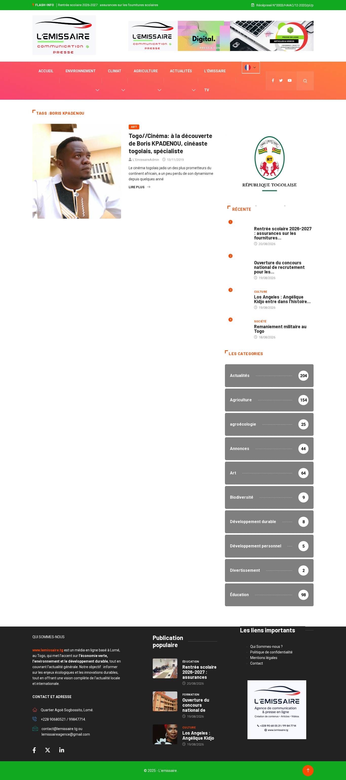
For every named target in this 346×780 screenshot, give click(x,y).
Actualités (181, 71)
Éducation (262, 223)
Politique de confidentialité (271, 652)
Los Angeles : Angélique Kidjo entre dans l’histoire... (282, 299)
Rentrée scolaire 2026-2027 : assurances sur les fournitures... (283, 233)
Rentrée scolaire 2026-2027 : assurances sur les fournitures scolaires (108, 5)
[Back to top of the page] (308, 770)
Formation (262, 257)
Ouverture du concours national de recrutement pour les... (279, 267)
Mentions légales (263, 658)
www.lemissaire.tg (47, 650)
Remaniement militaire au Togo (280, 329)
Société (260, 321)
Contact (256, 663)
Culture (260, 291)
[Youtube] (290, 81)
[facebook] (273, 81)
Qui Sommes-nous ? (266, 647)
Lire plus (136, 187)
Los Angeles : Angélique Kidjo (198, 735)
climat (114, 71)
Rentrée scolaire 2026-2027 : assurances (199, 672)
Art (134, 127)
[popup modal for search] (305, 80)
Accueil (46, 71)
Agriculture (146, 71)
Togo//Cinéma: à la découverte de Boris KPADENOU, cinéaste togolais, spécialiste (170, 143)
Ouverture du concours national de (195, 705)
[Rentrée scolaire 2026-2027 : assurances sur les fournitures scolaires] (165, 668)
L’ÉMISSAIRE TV (215, 80)
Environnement (81, 71)
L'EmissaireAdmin (146, 160)
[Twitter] (281, 81)
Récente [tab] (241, 209)
